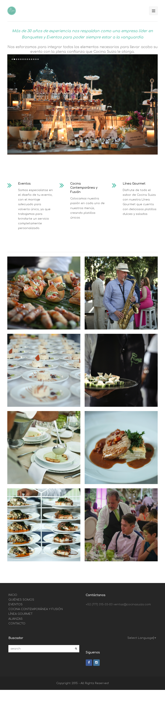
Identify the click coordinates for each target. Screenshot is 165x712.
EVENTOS (15, 604)
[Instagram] (96, 662)
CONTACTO (16, 623)
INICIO (12, 595)
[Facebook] (89, 662)
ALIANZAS (15, 618)
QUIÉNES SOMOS (21, 599)
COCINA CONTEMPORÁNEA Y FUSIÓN (35, 609)
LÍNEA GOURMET (20, 613)
